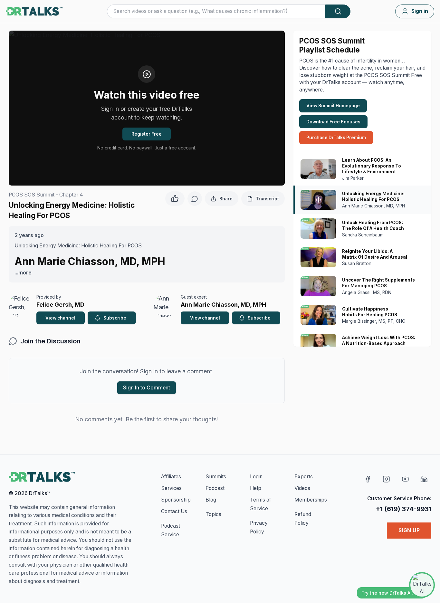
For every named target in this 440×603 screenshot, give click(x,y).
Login (256, 477)
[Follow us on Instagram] (386, 479)
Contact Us (174, 511)
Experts (303, 477)
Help (255, 488)
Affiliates (171, 477)
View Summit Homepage (333, 105)
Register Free (146, 134)
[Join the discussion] (194, 198)
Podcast (215, 488)
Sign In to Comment (146, 388)
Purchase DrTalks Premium (336, 137)
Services (171, 488)
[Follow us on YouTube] (405, 479)
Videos (302, 488)
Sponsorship (176, 500)
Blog (211, 500)
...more (23, 273)
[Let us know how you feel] (175, 197)
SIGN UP (409, 530)
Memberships (310, 500)
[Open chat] (422, 585)
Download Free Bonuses (333, 121)
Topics (213, 514)
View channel (60, 318)
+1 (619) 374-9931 (403, 509)
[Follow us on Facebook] (367, 479)
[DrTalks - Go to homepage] (42, 477)
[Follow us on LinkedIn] (424, 479)
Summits (216, 477)
